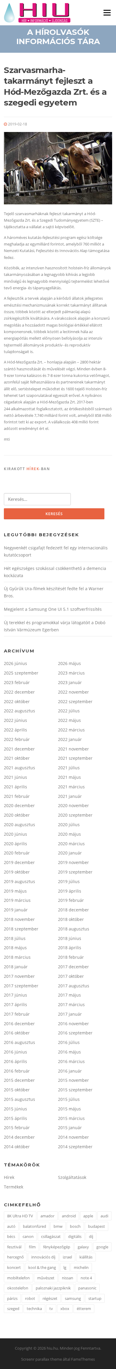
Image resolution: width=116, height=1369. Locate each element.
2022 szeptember (75, 701)
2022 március (71, 730)
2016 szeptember (75, 1033)
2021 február (17, 796)
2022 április (15, 730)
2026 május (69, 663)
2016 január (70, 1071)
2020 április (15, 843)
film (32, 1247)
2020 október (17, 815)
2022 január (70, 739)
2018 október (71, 919)
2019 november (73, 862)
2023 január (70, 682)
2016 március (71, 1061)
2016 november (73, 1023)
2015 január (70, 1127)
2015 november (73, 1080)
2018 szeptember (21, 929)
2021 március (71, 787)
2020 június (15, 834)
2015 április (15, 1118)
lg (64, 1267)
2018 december (73, 910)
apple (88, 1216)
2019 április (69, 891)
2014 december (19, 1137)
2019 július (69, 881)
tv (51, 1308)
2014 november (73, 1137)
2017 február (17, 1014)
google (102, 1247)
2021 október (17, 758)
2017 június (15, 995)
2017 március (71, 1004)
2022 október (17, 701)
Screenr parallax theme (41, 1359)
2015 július (69, 1099)
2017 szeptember (21, 986)
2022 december (19, 692)
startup (94, 1298)
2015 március (71, 1118)
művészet (45, 1278)
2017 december (73, 966)
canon (28, 1236)
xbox (64, 1308)
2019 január (16, 910)
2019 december (19, 862)
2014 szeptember (75, 1146)
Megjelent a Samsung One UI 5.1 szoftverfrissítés (53, 609)
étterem (84, 1308)
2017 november (19, 976)
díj (91, 1236)
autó (11, 1226)
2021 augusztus (19, 767)
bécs (11, 1236)
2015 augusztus (19, 1099)
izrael (67, 1257)
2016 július (69, 1042)
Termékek (13, 1187)
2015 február (17, 1127)
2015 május (69, 1109)
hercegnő (15, 1257)
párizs (12, 1298)
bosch (75, 1226)
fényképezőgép (56, 1247)
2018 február (71, 957)
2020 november (73, 805)
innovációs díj (43, 1257)
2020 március (71, 843)
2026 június (15, 663)
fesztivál (14, 1247)
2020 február (17, 853)
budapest (96, 1226)
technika (34, 1308)
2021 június (15, 777)
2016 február (17, 1071)
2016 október (17, 1033)
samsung (73, 1298)
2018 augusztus (73, 929)
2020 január (70, 853)
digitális (74, 1236)
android (69, 1216)
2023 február (17, 682)
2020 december (19, 805)
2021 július (69, 767)
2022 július (69, 711)
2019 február (71, 900)
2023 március (71, 673)
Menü (107, 12)
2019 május (15, 891)
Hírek (33, 468)
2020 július (69, 824)
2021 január (70, 796)
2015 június (15, 1109)
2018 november (19, 919)
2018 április (69, 947)
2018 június (69, 938)
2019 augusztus (19, 881)
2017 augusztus (73, 986)
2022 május (69, 720)
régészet (50, 1298)
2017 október (71, 976)
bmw (58, 1226)
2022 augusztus (19, 711)
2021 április (15, 787)
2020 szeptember (75, 815)
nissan (67, 1278)
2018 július (15, 938)
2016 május (69, 1052)
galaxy (83, 1247)
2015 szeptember (75, 1090)
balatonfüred (34, 1226)
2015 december (19, 1080)
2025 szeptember (21, 673)
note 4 (86, 1278)
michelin (81, 1267)
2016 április (15, 1061)
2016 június (15, 1052)
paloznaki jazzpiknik (53, 1288)
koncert (14, 1267)
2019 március (17, 900)
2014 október (17, 1146)
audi (104, 1216)
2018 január (16, 966)
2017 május (69, 995)
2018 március (17, 957)
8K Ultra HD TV (20, 1216)
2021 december (19, 749)
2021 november (73, 749)
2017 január (70, 1014)
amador (47, 1216)
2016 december (19, 1023)
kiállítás (86, 1257)
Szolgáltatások (72, 1177)
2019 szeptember (75, 872)
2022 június (15, 720)
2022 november (73, 692)
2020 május (69, 834)
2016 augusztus (19, 1042)
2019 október (17, 872)
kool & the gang (42, 1267)
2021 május (69, 777)
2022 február (17, 739)
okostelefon (17, 1288)
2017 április (15, 1004)
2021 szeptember (75, 758)
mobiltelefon (18, 1278)
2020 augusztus (19, 824)
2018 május (15, 947)
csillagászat (51, 1236)
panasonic (87, 1288)
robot (30, 1298)
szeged (13, 1308)
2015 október (17, 1090)
